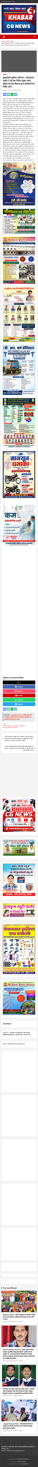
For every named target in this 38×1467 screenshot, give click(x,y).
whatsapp (20, 700)
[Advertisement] (19, 571)
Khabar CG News (16, 90)
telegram (20, 704)
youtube (20, 695)
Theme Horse (21, 1461)
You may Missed (10, 1288)
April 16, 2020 (7, 90)
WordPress (25, 1464)
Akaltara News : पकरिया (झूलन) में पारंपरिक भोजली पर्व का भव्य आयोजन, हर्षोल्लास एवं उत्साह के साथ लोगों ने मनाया (19, 1317)
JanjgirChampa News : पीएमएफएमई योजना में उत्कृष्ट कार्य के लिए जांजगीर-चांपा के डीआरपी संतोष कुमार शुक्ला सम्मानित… (18, 1426)
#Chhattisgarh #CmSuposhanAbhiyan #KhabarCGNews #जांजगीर (14, 726)
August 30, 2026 (7, 1321)
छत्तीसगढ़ (5, 74)
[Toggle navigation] (3, 37)
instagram (20, 691)
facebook (20, 687)
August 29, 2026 (7, 1395)
